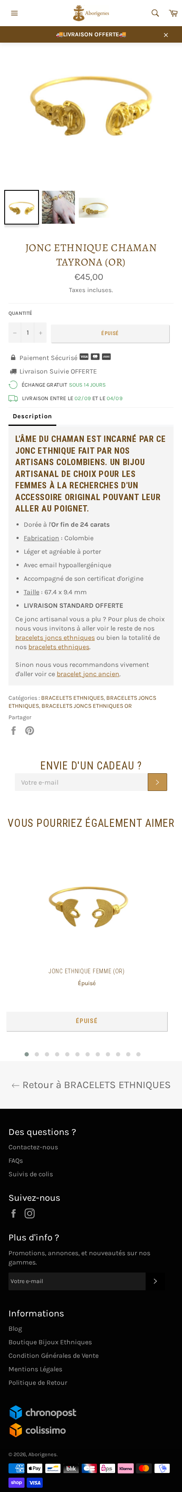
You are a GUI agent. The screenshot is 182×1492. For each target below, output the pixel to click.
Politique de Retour (37, 1382)
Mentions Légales (35, 1369)
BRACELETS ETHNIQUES (72, 697)
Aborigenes (42, 1454)
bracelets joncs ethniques (55, 638)
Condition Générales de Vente (53, 1355)
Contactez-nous (33, 1147)
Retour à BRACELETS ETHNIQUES (95, 1085)
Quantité (20, 313)
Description (32, 416)
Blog (15, 1328)
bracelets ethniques (58, 647)
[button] (27, 1054)
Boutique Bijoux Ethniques (50, 1342)
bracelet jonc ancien (88, 674)
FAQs (15, 1160)
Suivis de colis (30, 1174)
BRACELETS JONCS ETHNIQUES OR (86, 705)
